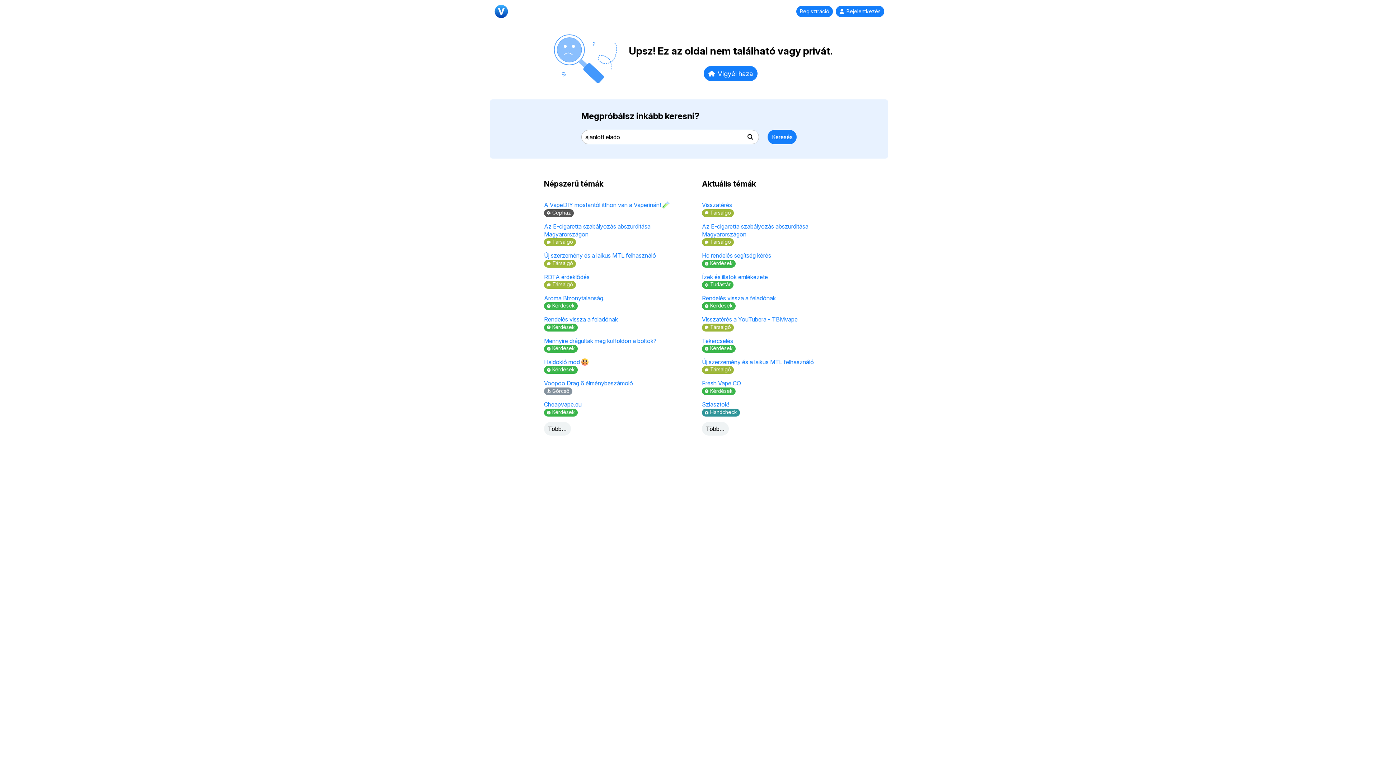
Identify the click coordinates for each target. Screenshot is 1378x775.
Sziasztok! (715, 404)
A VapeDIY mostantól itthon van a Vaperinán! (603, 204)
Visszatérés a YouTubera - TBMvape (750, 319)
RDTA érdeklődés (567, 277)
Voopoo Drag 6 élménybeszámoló (588, 383)
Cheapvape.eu (563, 404)
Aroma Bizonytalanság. (574, 298)
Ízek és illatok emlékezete (735, 277)
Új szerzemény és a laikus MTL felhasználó (600, 255)
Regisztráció (814, 11)
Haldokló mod (562, 362)
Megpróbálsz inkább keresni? (640, 116)
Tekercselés (717, 340)
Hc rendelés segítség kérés (736, 255)
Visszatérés (717, 204)
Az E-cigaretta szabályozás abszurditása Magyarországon (597, 230)
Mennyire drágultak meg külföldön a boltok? (600, 340)
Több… (557, 428)
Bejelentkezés (864, 11)
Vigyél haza (735, 74)
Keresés (782, 137)
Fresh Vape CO (721, 383)
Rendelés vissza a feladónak (581, 319)
